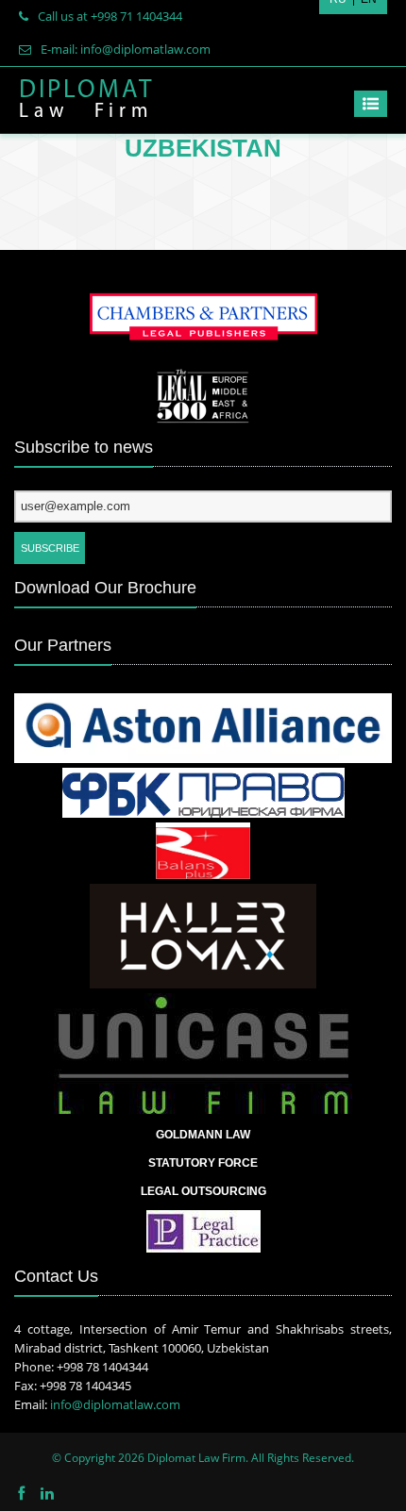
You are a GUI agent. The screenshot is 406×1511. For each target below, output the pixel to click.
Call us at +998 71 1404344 (110, 16)
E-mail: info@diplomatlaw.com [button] (126, 49)
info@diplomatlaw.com (115, 1404)
